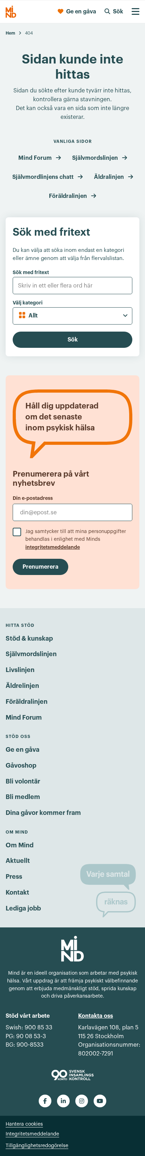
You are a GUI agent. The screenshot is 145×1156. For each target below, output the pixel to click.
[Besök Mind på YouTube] (100, 1101)
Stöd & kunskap (29, 638)
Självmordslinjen (95, 158)
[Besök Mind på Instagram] (81, 1101)
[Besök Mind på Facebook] (45, 1101)
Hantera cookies (24, 1124)
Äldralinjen (109, 177)
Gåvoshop (21, 765)
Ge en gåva (22, 749)
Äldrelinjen (22, 686)
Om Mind (19, 845)
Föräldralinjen (68, 196)
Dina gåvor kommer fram (43, 813)
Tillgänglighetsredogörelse (37, 1145)
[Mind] (11, 12)
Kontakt (17, 892)
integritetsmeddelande (52, 547)
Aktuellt (18, 861)
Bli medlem (23, 797)
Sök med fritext (31, 272)
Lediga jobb (23, 908)
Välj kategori (28, 302)
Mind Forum (35, 158)
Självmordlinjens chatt (43, 177)
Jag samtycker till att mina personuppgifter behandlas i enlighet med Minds (75, 539)
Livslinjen (20, 670)
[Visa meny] (135, 11)
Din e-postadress (33, 498)
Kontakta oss (95, 1016)
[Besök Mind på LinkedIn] (63, 1101)
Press (14, 876)
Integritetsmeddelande (32, 1134)
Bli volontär (23, 781)
